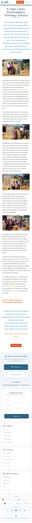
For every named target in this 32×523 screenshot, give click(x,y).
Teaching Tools (6, 480)
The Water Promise (7, 432)
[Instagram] (12, 510)
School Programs (6, 462)
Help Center (26, 385)
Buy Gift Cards (6, 456)
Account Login (6, 489)
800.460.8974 (17, 382)
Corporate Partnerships (8, 459)
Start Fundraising (7, 453)
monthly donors (22, 89)
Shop (4, 486)
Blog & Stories (6, 483)
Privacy (21, 518)
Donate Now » (16, 345)
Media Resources (6, 477)
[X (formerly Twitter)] (20, 510)
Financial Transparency (8, 442)
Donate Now (17, 367)
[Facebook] (7, 510)
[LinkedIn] (24, 510)
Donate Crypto (6, 466)
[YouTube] (16, 510)
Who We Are (6, 429)
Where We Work (6, 435)
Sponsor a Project (16, 374)
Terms (25, 518)
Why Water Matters (7, 438)
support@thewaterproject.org (12, 385)
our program (14, 290)
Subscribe (16, 416)
